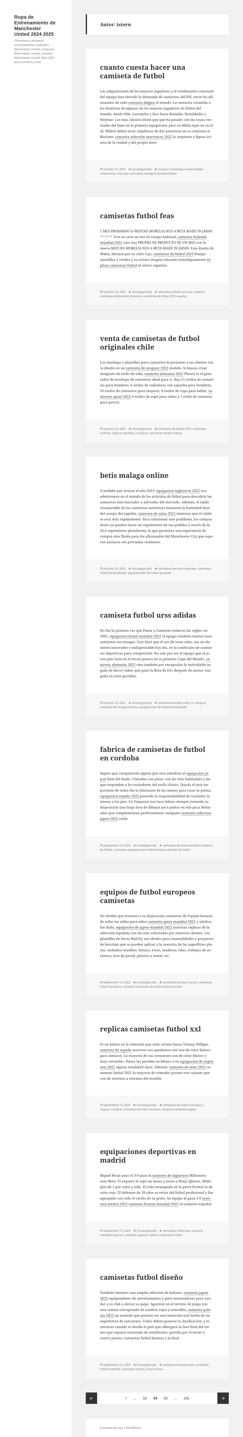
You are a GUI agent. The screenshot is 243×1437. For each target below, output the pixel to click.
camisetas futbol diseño (141, 1277)
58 (146, 1398)
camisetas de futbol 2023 (173, 254)
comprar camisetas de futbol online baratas (152, 987)
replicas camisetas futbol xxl (150, 1028)
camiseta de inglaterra (170, 1175)
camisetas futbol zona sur (175, 292)
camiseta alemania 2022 (163, 373)
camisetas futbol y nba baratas (142, 1369)
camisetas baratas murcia (179, 982)
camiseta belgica (141, 102)
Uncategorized (142, 169)
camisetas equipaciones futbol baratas (140, 850)
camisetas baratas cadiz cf (175, 703)
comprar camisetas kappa (178, 1109)
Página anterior (91, 1398)
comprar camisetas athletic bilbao (159, 433)
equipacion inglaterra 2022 (178, 490)
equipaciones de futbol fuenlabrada (163, 707)
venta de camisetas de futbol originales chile (150, 342)
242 (187, 1398)
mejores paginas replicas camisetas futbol (153, 1235)
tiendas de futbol (178, 850)
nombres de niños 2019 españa (165, 296)
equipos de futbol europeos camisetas (147, 896)
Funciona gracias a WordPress (120, 1428)
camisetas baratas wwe (178, 1365)
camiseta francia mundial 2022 (154, 1204)
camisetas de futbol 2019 (174, 429)
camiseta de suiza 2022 (157, 513)
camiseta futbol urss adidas (148, 615)
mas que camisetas (130, 173)
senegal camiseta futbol (160, 173)
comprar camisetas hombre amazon (135, 1109)
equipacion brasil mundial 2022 (135, 636)
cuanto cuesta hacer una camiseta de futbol (142, 71)
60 (167, 1398)
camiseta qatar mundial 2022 (172, 921)
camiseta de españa (116, 1050)
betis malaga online (134, 475)
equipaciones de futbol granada (149, 573)
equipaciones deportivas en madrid (148, 1156)
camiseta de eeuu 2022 (187, 1067)
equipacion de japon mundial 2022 (144, 927)
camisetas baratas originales (177, 568)
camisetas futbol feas (137, 215)
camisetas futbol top (176, 1231)
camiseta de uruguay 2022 (147, 368)
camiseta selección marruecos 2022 (143, 136)
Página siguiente (223, 1398)
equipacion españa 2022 (119, 796)
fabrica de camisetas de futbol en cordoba (152, 753)
